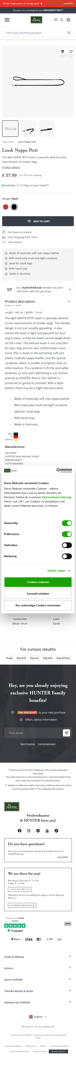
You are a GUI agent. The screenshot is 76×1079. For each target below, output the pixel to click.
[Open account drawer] (62, 20)
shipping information (53, 788)
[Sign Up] (66, 732)
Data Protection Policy (19, 1051)
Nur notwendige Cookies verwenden (38, 605)
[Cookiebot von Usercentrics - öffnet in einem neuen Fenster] (56, 470)
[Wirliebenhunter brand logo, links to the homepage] (32, 19)
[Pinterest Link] (38, 831)
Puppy (9, 657)
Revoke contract (58, 1051)
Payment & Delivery (13, 1046)
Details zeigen (56, 570)
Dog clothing (63, 657)
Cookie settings (40, 1051)
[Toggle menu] (7, 20)
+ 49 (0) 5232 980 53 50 (20, 889)
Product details (11, 167)
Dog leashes (8, 141)
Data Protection (28, 744)
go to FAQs (62, 857)
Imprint (43, 1046)
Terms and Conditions (59, 1046)
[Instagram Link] (29, 831)
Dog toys (34, 657)
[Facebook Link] (19, 831)
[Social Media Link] (56, 831)
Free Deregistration (47, 744)
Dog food (21, 657)
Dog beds (47, 657)
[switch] (67, 534)
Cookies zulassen (38, 582)
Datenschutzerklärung (56, 497)
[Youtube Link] (47, 831)
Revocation (30, 1046)
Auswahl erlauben (38, 593)
